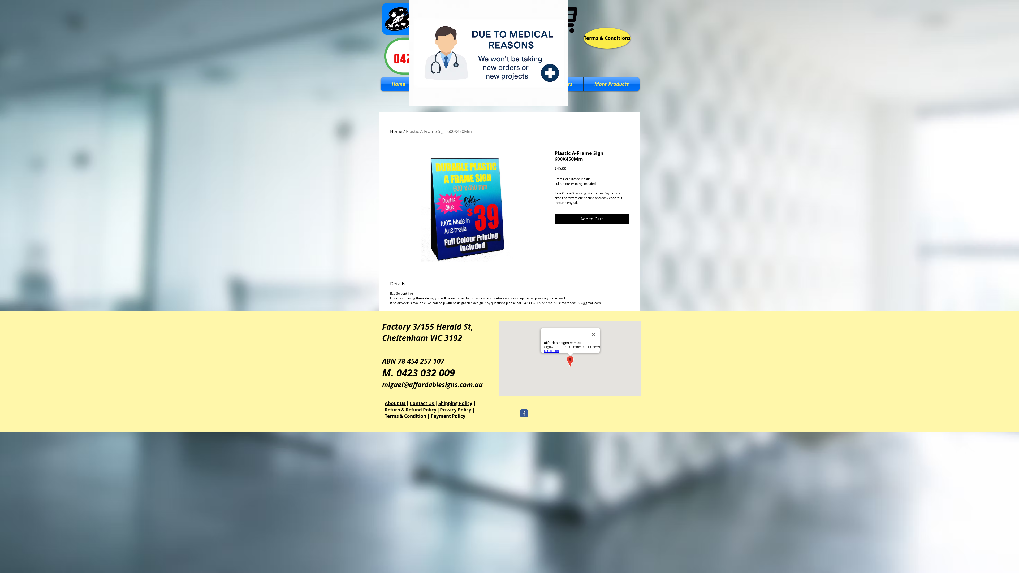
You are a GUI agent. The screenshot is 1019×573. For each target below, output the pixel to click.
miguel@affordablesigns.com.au (432, 384)
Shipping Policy (455, 403)
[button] (612, 84)
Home (396, 131)
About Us (395, 403)
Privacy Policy (455, 410)
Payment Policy (448, 416)
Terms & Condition (405, 416)
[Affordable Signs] (524, 413)
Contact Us (422, 403)
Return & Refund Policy (411, 410)
